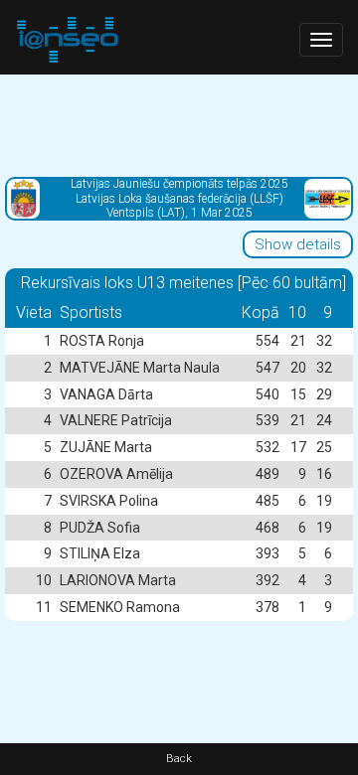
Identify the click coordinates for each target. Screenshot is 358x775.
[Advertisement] (179, 124)
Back (179, 758)
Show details (298, 244)
